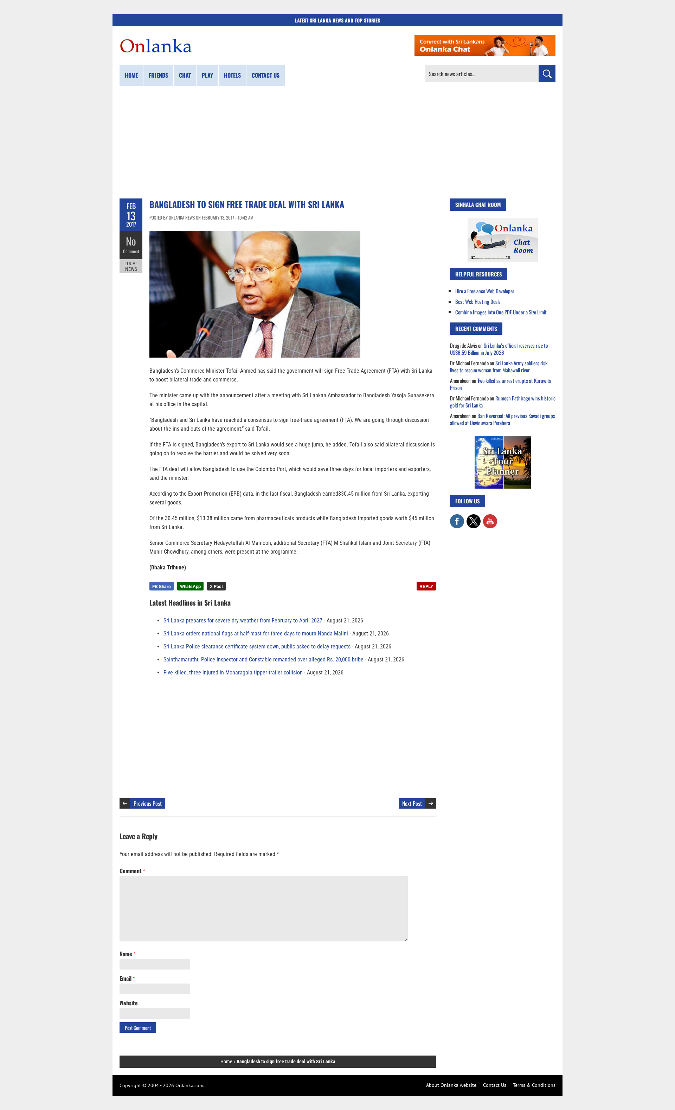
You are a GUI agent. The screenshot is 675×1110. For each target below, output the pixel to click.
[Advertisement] (337, 142)
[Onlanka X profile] (474, 518)
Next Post (412, 803)
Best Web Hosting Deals (478, 301)
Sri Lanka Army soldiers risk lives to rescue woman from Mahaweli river (498, 366)
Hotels (232, 75)
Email (127, 978)
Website (129, 1003)
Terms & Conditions (534, 1085)
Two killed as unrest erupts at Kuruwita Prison (500, 384)
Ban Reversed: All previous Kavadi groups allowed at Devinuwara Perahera (502, 419)
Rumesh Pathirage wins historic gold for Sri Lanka (502, 401)
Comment (131, 251)
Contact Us (494, 1085)
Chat (185, 75)
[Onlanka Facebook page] (457, 518)
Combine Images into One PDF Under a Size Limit (501, 312)
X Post (216, 586)
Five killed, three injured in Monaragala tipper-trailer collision (233, 672)
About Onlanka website (451, 1085)
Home (131, 75)
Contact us (265, 75)
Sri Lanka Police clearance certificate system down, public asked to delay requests (257, 646)
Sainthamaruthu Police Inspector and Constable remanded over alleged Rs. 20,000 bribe (263, 659)
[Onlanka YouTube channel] (490, 518)
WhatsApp (190, 586)
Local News (131, 266)
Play (207, 75)
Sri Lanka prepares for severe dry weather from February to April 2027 (242, 620)
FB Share (161, 586)
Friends (158, 75)
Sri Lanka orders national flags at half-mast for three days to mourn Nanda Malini (255, 633)
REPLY (426, 586)
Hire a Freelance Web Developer (484, 291)
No (131, 241)
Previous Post (148, 803)
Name (127, 953)
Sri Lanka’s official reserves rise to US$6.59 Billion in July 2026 (499, 348)
